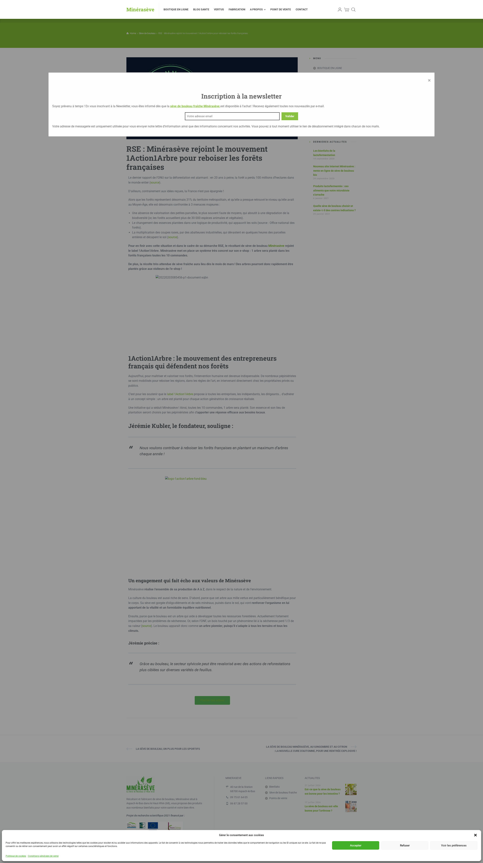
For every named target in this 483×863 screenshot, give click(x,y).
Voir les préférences (454, 845)
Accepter (355, 845)
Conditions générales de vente (43, 856)
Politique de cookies (16, 856)
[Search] (353, 9)
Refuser (405, 845)
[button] (475, 835)
